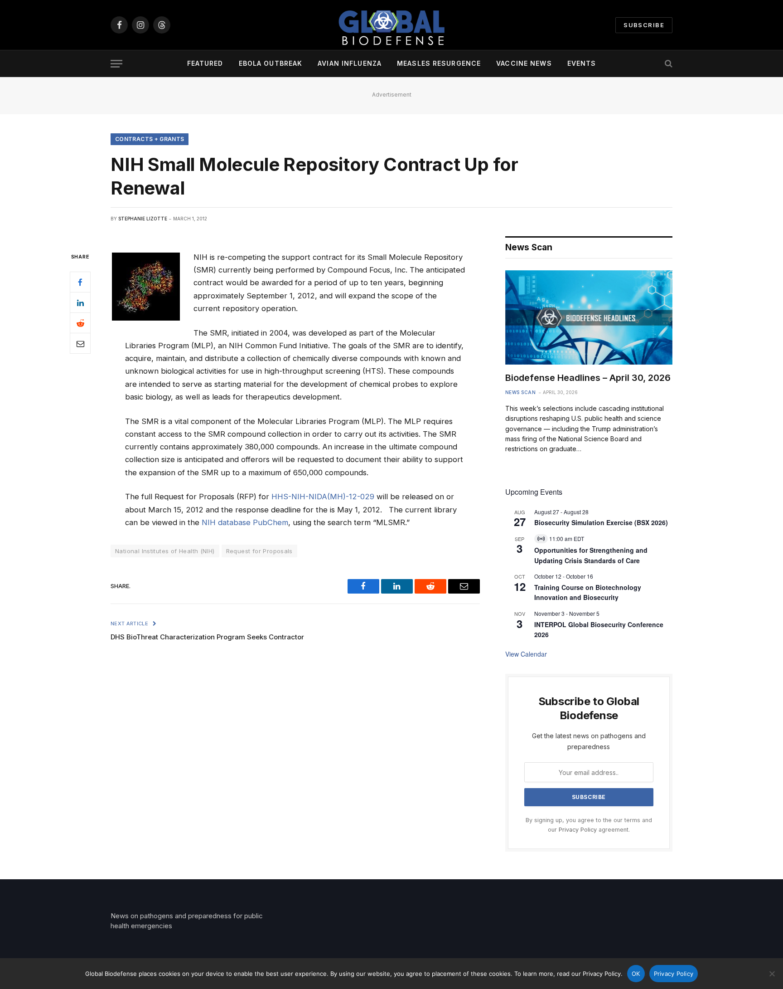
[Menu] (116, 64)
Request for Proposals (259, 551)
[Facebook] (80, 282)
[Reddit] (80, 323)
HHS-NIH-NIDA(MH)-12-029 (322, 496)
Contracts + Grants (149, 139)
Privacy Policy (578, 829)
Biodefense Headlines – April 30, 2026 (588, 377)
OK (636, 973)
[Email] (80, 343)
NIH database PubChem (245, 522)
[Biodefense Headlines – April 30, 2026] (588, 317)
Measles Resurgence (439, 63)
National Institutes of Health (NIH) (165, 551)
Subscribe (644, 25)
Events (581, 63)
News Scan (520, 392)
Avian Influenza (350, 63)
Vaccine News (523, 63)
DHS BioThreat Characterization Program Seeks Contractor (207, 637)
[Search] (667, 64)
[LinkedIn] (80, 302)
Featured (205, 63)
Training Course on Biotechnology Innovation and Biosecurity (587, 592)
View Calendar (526, 653)
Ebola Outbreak (271, 63)
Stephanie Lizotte (142, 218)
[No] (771, 973)
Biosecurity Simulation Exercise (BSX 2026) (601, 522)
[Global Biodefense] (391, 25)
